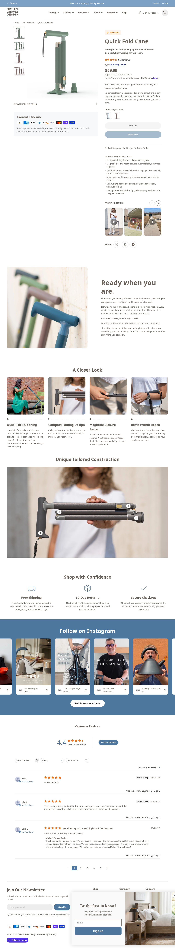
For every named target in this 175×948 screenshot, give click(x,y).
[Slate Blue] (108, 116)
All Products (28, 22)
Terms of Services (45, 914)
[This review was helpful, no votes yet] (152, 790)
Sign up (92, 931)
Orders (156, 3)
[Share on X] (116, 244)
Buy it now (133, 134)
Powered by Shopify (46, 934)
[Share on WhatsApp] (125, 244)
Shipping (108, 74)
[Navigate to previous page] (67, 868)
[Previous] (152, 203)
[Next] (158, 203)
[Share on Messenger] (133, 244)
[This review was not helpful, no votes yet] (157, 790)
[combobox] (52, 760)
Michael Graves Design (25, 934)
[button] (114, 222)
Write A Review (108, 742)
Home (16, 22)
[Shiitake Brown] (117, 116)
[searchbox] (24, 760)
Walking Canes (118, 64)
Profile (165, 3)
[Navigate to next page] (107, 868)
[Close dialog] (168, 895)
